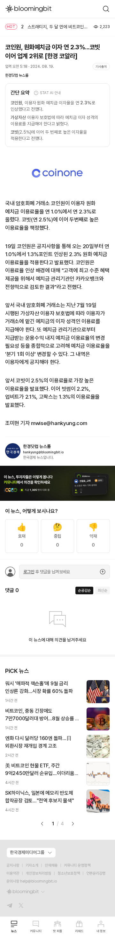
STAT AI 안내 (50, 93)
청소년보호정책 (68, 873)
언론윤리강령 (95, 873)
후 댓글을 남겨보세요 (46, 571)
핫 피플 (57, 931)
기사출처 (101, 66)
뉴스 (14, 931)
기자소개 (32, 865)
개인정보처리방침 (38, 873)
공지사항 (12, 865)
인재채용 (51, 865)
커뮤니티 (36, 931)
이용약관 (12, 873)
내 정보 (101, 931)
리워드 (79, 931)
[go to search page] (106, 9)
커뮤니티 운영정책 (77, 865)
